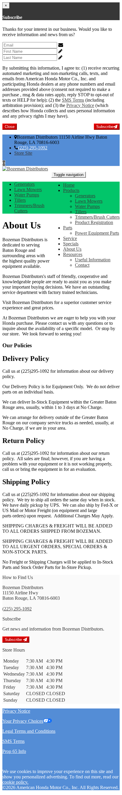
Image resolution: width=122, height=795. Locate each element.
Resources (72, 254)
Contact (82, 265)
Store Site (23, 153)
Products (71, 190)
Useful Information (92, 259)
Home (69, 185)
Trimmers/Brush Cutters (97, 217)
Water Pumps (87, 206)
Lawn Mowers (88, 201)
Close (10, 126)
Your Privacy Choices (22, 721)
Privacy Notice (80, 105)
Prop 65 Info (14, 751)
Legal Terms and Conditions (28, 731)
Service (70, 238)
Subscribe (104, 126)
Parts (67, 227)
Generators (85, 195)
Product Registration (94, 222)
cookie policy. (15, 782)
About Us (72, 249)
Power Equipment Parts (97, 233)
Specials (70, 243)
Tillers (80, 211)
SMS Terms (73, 100)
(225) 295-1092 (32, 147)
